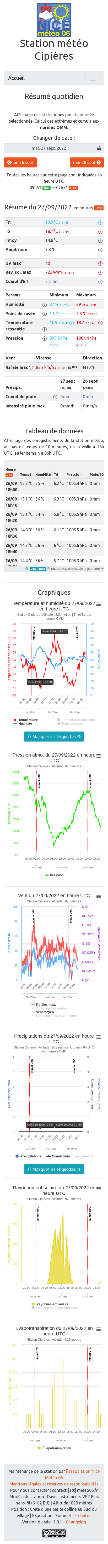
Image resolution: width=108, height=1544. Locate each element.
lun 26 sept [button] (22, 162)
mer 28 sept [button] (84, 162)
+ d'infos (83, 1515)
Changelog (76, 1521)
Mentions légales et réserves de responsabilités (54, 1484)
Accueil (16, 78)
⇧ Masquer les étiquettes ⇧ (54, 736)
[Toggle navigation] (92, 78)
